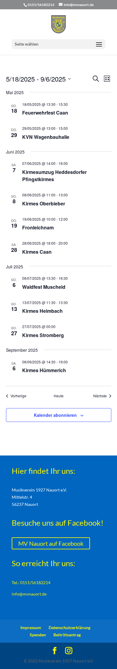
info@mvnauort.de (29, 593)
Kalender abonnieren (55, 415)
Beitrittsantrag (67, 634)
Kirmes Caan (37, 251)
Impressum (30, 627)
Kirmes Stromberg (43, 335)
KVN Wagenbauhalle (45, 136)
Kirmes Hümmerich (44, 370)
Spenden (38, 634)
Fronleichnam (38, 227)
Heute (59, 395)
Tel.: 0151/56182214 (31, 582)
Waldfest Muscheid (43, 286)
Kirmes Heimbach (42, 310)
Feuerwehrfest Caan (45, 112)
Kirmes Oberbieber (43, 203)
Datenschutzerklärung (69, 627)
